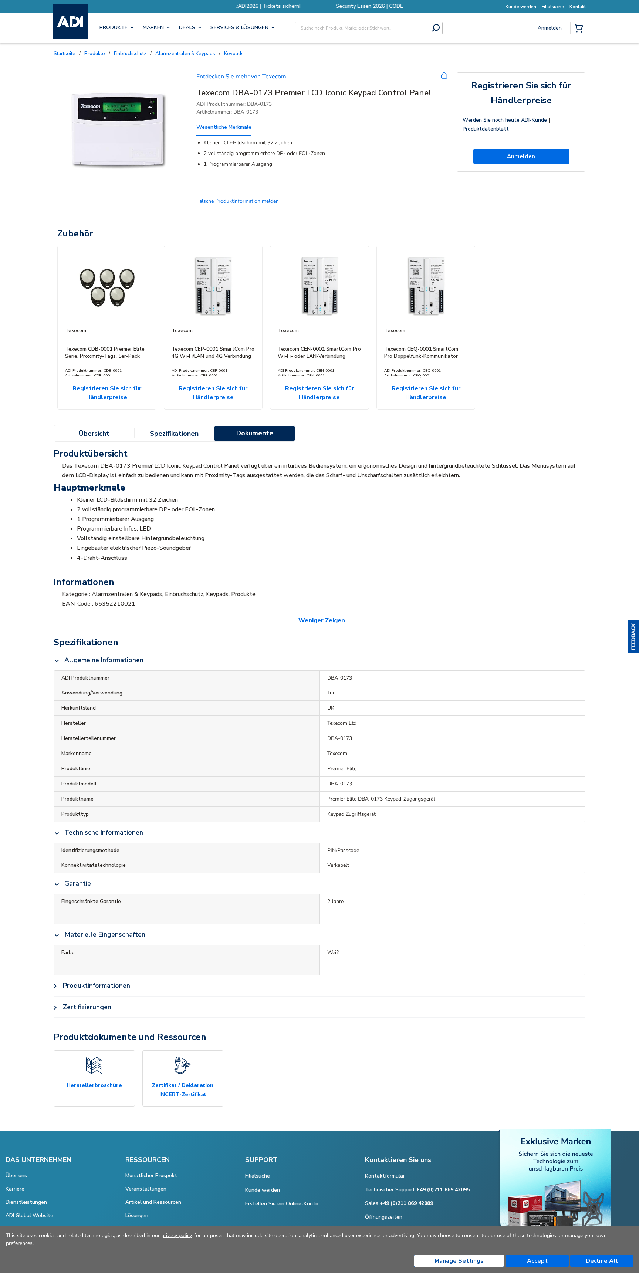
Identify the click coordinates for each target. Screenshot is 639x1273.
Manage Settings (459, 1261)
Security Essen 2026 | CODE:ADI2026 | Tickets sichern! (319, 6)
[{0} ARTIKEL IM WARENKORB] (580, 29)
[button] (633, 636)
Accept (537, 1261)
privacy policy (176, 1235)
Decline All (602, 1261)
